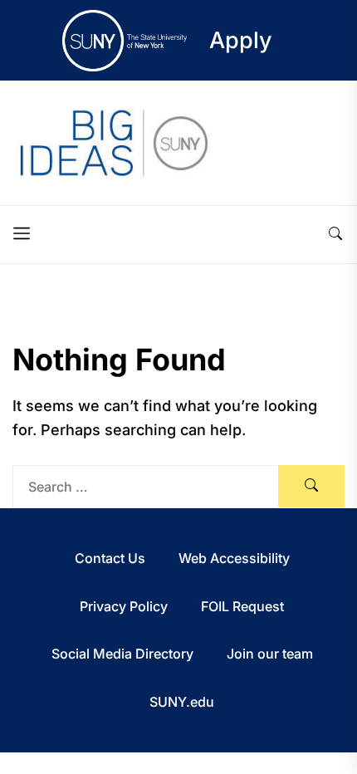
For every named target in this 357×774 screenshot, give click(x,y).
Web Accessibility (234, 558)
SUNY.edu (181, 701)
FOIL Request (242, 606)
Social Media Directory (122, 653)
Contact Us (110, 558)
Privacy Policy (124, 606)
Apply (240, 40)
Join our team (270, 653)
